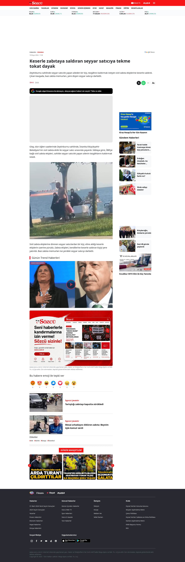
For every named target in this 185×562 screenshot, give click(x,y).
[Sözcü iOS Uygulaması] (69, 540)
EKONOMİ (64, 8)
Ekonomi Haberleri (36, 521)
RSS (127, 528)
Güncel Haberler (68, 501)
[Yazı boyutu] (153, 83)
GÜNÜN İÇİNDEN (84, 8)
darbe (37, 441)
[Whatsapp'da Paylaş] (143, 83)
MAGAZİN (109, 8)
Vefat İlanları (98, 517)
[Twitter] (41, 541)
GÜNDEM (54, 8)
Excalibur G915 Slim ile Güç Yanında (135, 274)
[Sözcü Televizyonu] (32, 492)
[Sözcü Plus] (61, 493)
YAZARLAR (45, 8)
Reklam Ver (98, 513)
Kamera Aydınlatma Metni (135, 521)
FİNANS (118, 8)
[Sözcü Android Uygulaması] (83, 540)
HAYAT (101, 8)
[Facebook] (36, 541)
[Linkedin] (56, 541)
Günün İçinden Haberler (70, 506)
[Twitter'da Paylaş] (139, 83)
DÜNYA (72, 8)
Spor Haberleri (67, 513)
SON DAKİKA (34, 8)
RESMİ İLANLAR (137, 8)
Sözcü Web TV (67, 510)
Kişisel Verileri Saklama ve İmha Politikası (140, 517)
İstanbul (51, 441)
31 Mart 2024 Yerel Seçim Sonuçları (42, 506)
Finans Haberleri (35, 517)
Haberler (33, 501)
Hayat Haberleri (35, 525)
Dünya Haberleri (35, 528)
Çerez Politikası (131, 513)
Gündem (40, 52)
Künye (96, 510)
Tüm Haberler (67, 521)
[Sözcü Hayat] (50, 493)
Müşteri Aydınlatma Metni (135, 510)
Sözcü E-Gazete (67, 517)
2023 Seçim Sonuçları (37, 510)
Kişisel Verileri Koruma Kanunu (137, 506)
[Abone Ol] (149, 52)
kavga (44, 441)
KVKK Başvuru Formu (133, 525)
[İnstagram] (32, 541)
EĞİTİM (126, 8)
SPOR (95, 8)
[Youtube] (46, 541)
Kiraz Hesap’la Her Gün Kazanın (133, 132)
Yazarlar (32, 513)
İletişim (96, 506)
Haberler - (33, 52)
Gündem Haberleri (129, 137)
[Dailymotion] (51, 541)
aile (32, 441)
